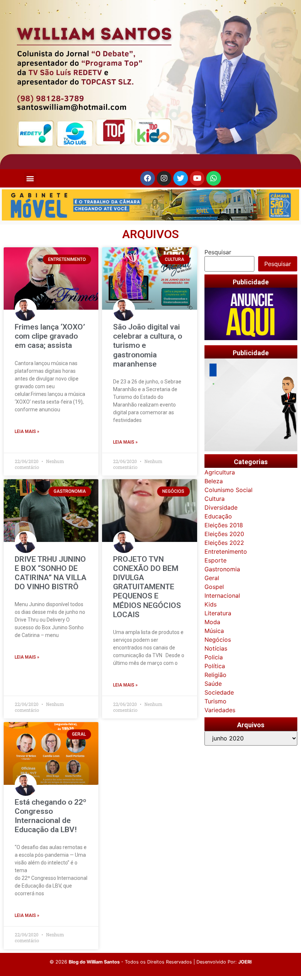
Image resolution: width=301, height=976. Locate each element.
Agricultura (219, 472)
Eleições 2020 (224, 534)
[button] (30, 178)
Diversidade (220, 507)
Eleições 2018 (223, 525)
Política (214, 666)
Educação (218, 516)
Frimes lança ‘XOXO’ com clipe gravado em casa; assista (50, 336)
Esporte (215, 560)
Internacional (222, 595)
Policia (213, 657)
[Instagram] (164, 178)
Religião (215, 674)
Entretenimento (225, 551)
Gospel (214, 586)
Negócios (217, 639)
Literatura (217, 613)
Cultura (214, 498)
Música (214, 630)
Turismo (215, 701)
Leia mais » (27, 431)
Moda (212, 622)
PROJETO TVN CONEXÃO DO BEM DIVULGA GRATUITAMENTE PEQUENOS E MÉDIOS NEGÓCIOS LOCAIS (147, 587)
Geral (211, 578)
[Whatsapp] (213, 178)
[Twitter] (180, 178)
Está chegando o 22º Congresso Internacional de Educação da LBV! (50, 816)
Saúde (213, 683)
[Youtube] (197, 178)
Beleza (213, 481)
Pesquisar (217, 252)
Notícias (215, 648)
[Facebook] (147, 178)
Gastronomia (222, 569)
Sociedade (219, 692)
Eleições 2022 (224, 542)
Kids (210, 604)
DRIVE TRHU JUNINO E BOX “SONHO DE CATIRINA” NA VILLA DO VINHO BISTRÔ (50, 573)
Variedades (219, 710)
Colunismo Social (228, 490)
